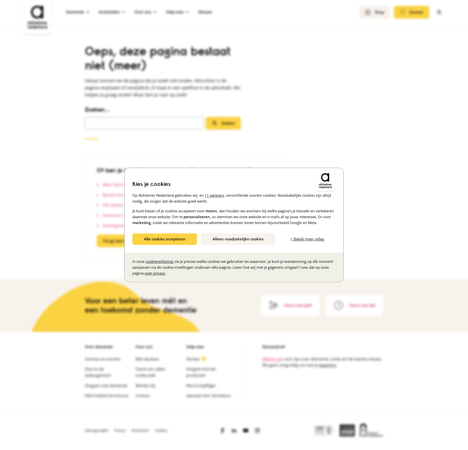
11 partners (214, 195)
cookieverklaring (159, 261)
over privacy (155, 273)
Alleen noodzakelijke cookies (238, 238)
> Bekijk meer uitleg (307, 238)
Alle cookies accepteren (164, 238)
